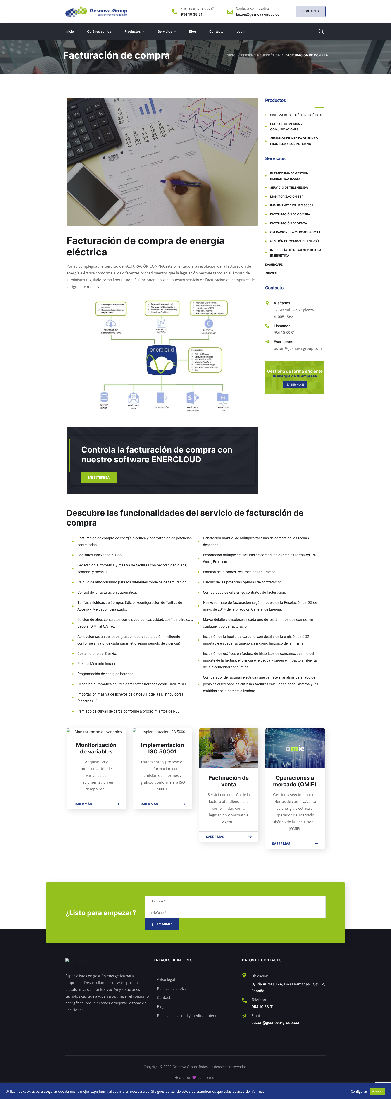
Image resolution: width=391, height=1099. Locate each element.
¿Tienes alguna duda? (197, 8)
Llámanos (282, 326)
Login (241, 31)
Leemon (210, 1077)
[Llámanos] (267, 326)
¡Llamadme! (162, 924)
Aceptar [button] (377, 1091)
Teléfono (259, 999)
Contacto (216, 31)
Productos (132, 31)
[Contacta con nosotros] (230, 11)
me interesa (99, 477)
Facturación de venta (229, 781)
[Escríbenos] (267, 342)
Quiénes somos (99, 31)
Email (256, 1015)
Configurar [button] (359, 1091)
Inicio (69, 31)
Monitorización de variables (96, 748)
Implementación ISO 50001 (162, 748)
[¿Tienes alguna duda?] (174, 11)
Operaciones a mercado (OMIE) (295, 781)
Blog (192, 31)
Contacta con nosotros (253, 8)
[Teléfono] (244, 1000)
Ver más (258, 1091)
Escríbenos (283, 341)
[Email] (244, 1016)
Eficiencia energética (260, 55)
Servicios (165, 31)
